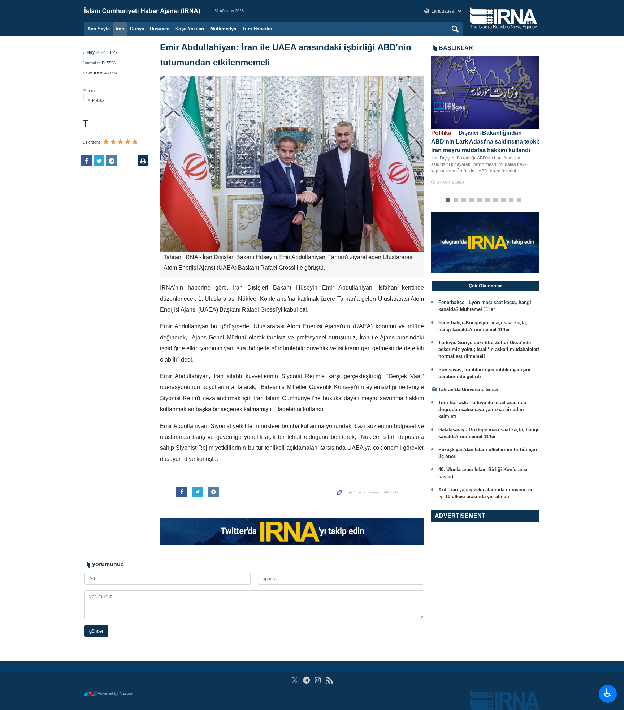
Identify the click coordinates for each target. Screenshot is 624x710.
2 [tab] (456, 200)
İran (120, 28)
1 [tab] (448, 200)
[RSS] (329, 680)
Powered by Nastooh (116, 693)
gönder (96, 631)
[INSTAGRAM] (318, 680)
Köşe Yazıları (189, 28)
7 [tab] (495, 200)
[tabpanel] (485, 120)
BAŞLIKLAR (456, 48)
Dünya (137, 28)
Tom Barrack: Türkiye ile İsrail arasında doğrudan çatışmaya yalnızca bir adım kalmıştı (482, 409)
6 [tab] (487, 200)
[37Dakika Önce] (485, 92)
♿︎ (608, 693)
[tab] (485, 286)
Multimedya (223, 28)
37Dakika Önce (450, 182)
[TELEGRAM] (306, 680)
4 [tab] (472, 200)
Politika (98, 100)
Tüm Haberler (257, 28)
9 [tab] (511, 200)
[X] (295, 680)
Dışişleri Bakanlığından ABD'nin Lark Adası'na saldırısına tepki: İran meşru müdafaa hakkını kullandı (485, 141)
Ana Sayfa (98, 28)
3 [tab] (464, 200)
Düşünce (159, 28)
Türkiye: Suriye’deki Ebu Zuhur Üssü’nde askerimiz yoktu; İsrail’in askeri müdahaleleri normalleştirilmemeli (488, 349)
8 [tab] (503, 200)
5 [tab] (479, 200)
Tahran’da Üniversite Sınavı (469, 389)
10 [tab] (519, 200)
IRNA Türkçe (142, 11)
